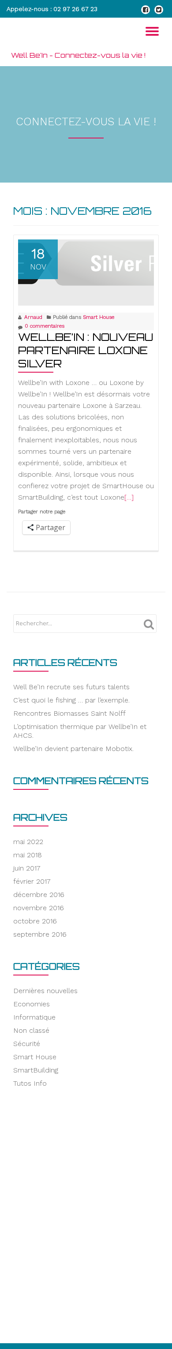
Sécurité (26, 1043)
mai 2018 (27, 855)
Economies (31, 1004)
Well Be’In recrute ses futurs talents (71, 687)
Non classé (31, 1030)
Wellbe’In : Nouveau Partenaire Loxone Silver (85, 350)
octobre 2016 (35, 921)
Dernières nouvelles (45, 991)
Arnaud (33, 317)
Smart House (98, 317)
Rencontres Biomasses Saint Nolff (69, 713)
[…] (129, 497)
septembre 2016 (40, 934)
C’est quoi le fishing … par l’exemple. (71, 700)
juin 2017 (27, 868)
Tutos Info (30, 1083)
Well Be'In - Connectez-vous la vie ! (78, 55)
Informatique (34, 1017)
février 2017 (32, 881)
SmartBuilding (35, 1070)
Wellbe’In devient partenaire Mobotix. (73, 748)
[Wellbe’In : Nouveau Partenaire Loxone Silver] (86, 263)
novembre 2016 (38, 908)
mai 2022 (28, 841)
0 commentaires (44, 326)
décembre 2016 (38, 894)
